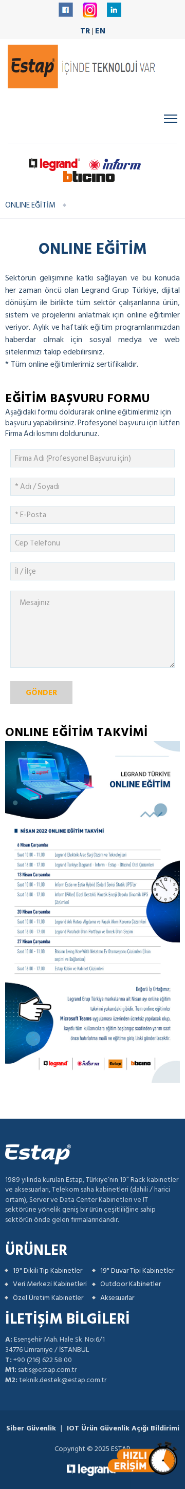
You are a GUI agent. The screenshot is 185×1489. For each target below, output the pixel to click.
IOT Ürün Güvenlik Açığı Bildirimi (123, 1428)
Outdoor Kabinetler (130, 1284)
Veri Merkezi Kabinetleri (50, 1284)
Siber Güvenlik (31, 1428)
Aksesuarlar (117, 1298)
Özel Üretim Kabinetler (48, 1298)
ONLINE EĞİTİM (30, 205)
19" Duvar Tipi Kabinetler (137, 1270)
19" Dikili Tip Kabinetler (47, 1270)
